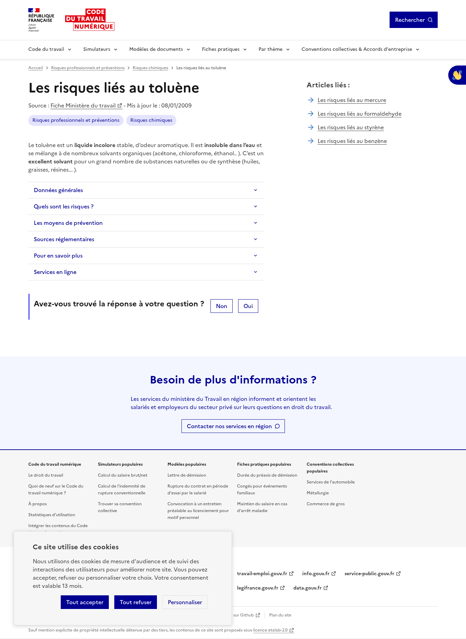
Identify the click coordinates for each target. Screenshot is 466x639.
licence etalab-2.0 (270, 630)
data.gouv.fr (307, 588)
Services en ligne (55, 272)
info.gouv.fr (316, 573)
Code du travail (46, 49)
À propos (37, 504)
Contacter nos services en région (229, 426)
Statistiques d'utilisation (51, 515)
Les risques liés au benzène (352, 141)
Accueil (35, 68)
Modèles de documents (156, 49)
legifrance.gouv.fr (257, 588)
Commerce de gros (326, 504)
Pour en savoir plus (58, 255)
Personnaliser (185, 602)
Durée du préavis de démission (267, 475)
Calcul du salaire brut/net (122, 475)
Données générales (58, 190)
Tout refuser (135, 602)
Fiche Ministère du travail (83, 105)
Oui (248, 306)
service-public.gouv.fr (369, 573)
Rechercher (410, 20)
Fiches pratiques (220, 49)
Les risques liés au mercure (352, 100)
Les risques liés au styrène (351, 127)
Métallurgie (318, 493)
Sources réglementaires (64, 239)
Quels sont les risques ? (63, 206)
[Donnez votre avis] (457, 75)
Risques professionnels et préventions (88, 68)
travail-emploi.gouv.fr (262, 573)
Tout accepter (84, 602)
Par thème (270, 49)
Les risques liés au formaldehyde (360, 114)
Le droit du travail (45, 475)
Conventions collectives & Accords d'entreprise (357, 49)
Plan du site (280, 615)
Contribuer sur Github (232, 615)
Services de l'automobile (331, 482)
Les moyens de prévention (68, 223)
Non (221, 306)
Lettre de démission (187, 475)
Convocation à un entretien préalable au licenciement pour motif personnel (198, 511)
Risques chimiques (150, 68)
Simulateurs (96, 49)
